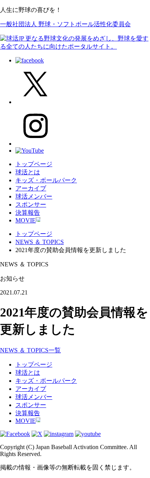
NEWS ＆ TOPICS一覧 (30, 350)
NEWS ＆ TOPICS (39, 242)
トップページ (33, 164)
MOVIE (25, 220)
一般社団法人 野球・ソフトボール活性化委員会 (65, 24)
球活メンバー (33, 196)
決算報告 (27, 212)
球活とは (27, 172)
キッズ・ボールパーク (46, 180)
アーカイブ (30, 188)
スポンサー (30, 204)
